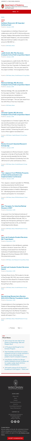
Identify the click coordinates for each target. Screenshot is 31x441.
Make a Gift (15, 396)
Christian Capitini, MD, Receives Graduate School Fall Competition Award (15, 114)
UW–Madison (10, 1)
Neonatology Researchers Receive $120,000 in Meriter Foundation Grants (15, 297)
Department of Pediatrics (14, 5)
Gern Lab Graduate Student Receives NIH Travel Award (14, 238)
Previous (13, 328)
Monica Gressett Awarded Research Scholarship (14, 145)
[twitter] (12, 421)
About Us (15, 404)
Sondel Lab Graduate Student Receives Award (15, 268)
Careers (15, 400)
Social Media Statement (15, 406)
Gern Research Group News (19, 260)
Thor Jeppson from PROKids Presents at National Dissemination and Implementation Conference (15, 175)
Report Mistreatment (15, 408)
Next (20, 328)
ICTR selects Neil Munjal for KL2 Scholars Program (14, 348)
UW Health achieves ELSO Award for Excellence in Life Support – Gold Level (16, 368)
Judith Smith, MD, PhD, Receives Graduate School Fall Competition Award (15, 54)
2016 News (8, 45)
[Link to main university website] (15, 389)
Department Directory (15, 402)
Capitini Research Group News (19, 135)
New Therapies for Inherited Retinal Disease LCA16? (13, 207)
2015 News (8, 228)
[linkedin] (18, 421)
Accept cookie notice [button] (15, 438)
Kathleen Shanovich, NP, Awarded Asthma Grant (12, 24)
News (13, 45)
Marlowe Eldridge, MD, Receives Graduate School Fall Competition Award (15, 84)
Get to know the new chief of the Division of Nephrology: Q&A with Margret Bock (15, 342)
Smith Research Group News (22, 75)
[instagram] (15, 421)
